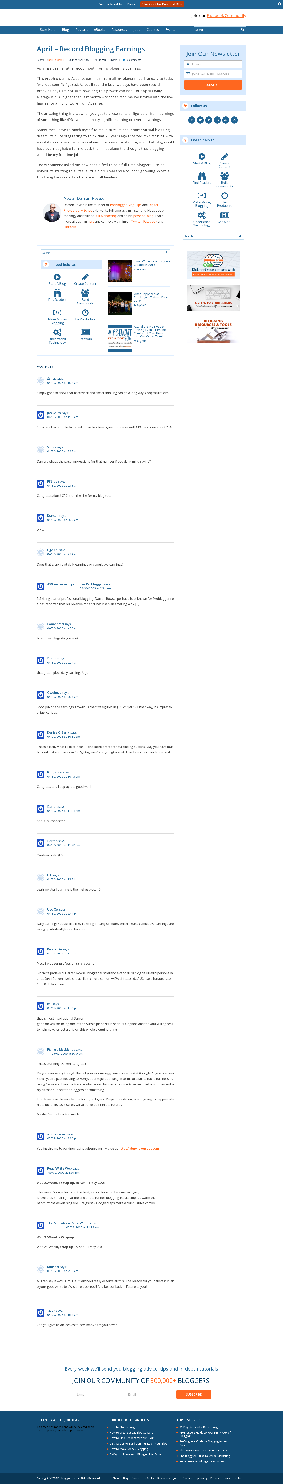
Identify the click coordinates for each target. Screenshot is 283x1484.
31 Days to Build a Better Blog (198, 1427)
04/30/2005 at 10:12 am (63, 736)
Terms (226, 1478)
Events (170, 29)
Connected (55, 624)
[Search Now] (242, 30)
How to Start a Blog (122, 1427)
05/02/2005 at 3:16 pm (62, 1138)
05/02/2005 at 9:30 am (67, 1053)
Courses (153, 29)
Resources (119, 29)
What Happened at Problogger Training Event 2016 (151, 297)
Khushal (53, 1267)
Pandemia (54, 949)
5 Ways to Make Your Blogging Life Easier (136, 1454)
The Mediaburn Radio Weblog (69, 1223)
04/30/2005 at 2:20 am (62, 519)
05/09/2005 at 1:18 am (62, 1314)
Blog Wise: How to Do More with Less (203, 1450)
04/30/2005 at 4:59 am (62, 628)
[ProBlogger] (64, 16)
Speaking (201, 1478)
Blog (9, 23)
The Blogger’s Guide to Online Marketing (204, 1456)
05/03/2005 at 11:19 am (82, 1227)
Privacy (214, 1478)
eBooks (99, 29)
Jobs (137, 29)
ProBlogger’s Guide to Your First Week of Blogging (205, 1434)
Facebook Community (226, 15)
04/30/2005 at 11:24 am (63, 810)
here (91, 221)
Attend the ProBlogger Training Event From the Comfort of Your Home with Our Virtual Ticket (150, 331)
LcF (49, 875)
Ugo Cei (53, 550)
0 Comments (134, 60)
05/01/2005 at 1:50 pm (62, 1008)
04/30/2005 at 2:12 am (62, 451)
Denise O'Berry (58, 732)
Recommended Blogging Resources (201, 1461)
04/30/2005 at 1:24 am (62, 382)
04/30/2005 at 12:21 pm (63, 879)
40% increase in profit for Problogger (75, 584)
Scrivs (51, 378)
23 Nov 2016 (140, 269)
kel (49, 1004)
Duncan (52, 516)
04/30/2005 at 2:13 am (62, 485)
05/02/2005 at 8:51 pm (64, 1172)
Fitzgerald (54, 772)
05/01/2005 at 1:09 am (62, 953)
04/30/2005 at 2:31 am (95, 588)
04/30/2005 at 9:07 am (62, 662)
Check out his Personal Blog (162, 4)
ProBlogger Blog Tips (126, 205)
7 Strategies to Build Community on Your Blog (138, 1443)
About (116, 1478)
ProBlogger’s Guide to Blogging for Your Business (204, 1443)
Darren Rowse (56, 60)
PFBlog (52, 481)
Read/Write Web (59, 1168)
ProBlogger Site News (105, 60)
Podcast (81, 29)
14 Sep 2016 (140, 305)
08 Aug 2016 (140, 341)
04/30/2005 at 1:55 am (62, 417)
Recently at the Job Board (59, 1420)
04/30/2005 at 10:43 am (63, 776)
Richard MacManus (61, 1049)
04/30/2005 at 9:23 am (62, 696)
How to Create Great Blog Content (131, 1432)
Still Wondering (106, 216)
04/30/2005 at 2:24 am (62, 554)
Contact (238, 1478)
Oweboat (54, 692)
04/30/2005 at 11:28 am (63, 845)
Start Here (47, 29)
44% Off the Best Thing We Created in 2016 (152, 263)
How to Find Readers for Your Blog (131, 1438)
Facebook (150, 221)
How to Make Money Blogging (129, 1449)
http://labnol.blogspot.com (139, 1148)
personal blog (143, 216)
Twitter (136, 221)
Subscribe (213, 85)
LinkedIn (70, 227)
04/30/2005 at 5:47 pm (62, 913)
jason (51, 1310)
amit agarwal (56, 1134)
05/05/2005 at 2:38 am (62, 1271)
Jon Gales (54, 413)
